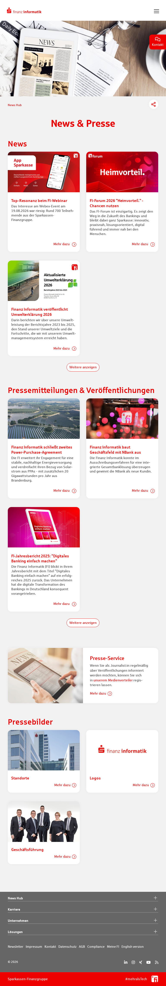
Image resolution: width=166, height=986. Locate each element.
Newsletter (15, 946)
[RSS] (156, 962)
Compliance (96, 946)
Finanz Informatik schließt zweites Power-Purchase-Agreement (41, 449)
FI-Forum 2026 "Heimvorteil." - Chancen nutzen (116, 203)
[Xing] (140, 962)
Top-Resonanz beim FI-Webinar (39, 200)
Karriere (14, 909)
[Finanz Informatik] (24, 10)
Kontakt (50, 946)
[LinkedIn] (125, 962)
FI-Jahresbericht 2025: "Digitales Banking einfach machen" (40, 558)
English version (132, 946)
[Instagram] (133, 962)
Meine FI (113, 946)
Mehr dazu (61, 244)
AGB (82, 946)
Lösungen (15, 932)
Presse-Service (107, 658)
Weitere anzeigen (83, 367)
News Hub (15, 898)
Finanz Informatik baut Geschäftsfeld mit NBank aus (115, 449)
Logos (95, 778)
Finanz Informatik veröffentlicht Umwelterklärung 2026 (39, 311)
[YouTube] (148, 962)
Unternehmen (18, 920)
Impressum (34, 946)
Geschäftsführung (27, 849)
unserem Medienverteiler (113, 680)
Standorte (20, 778)
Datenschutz (67, 946)
